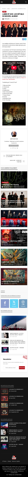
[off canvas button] (2, 2)
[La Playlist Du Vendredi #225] (4, 398)
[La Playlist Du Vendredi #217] (4, 391)
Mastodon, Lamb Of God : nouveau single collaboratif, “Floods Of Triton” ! (14, 221)
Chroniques (5, 182)
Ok (7, 474)
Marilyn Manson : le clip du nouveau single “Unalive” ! (16, 334)
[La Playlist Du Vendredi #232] (14, 276)
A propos (4, 461)
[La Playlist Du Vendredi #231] (4, 412)
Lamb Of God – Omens (8, 262)
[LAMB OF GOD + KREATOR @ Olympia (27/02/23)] (14, 237)
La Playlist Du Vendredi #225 (16, 396)
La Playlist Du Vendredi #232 (10, 281)
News (4, 11)
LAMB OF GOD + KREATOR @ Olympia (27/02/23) (12, 241)
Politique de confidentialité (15, 474)
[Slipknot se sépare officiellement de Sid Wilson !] (14, 323)
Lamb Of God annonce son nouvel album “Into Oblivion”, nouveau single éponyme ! (13, 202)
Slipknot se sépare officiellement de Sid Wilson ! (13, 328)
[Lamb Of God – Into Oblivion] (14, 179)
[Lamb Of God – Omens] (14, 257)
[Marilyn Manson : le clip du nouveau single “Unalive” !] (5, 335)
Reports (4, 238)
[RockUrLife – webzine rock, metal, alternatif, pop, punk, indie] (14, 457)
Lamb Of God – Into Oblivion (10, 184)
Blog (3, 279)
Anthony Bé (6, 18)
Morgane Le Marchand (9, 244)
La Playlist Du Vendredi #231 (16, 410)
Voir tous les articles (14, 145)
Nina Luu (5, 186)
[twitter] (15, 148)
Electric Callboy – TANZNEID (17, 347)
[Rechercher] (26, 2)
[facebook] (13, 148)
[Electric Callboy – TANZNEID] (5, 349)
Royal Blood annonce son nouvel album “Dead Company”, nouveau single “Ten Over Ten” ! (18, 342)
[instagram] (17, 148)
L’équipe (9, 461)
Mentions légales (16, 461)
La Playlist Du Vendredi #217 (16, 389)
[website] (11, 148)
